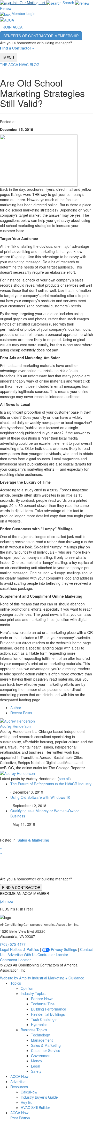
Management (42, 1040)
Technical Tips (43, 1003)
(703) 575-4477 (13, 944)
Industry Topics (33, 993)
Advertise (18, 1081)
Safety (36, 1071)
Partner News (42, 998)
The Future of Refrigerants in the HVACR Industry (50, 783)
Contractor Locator (52, 954)
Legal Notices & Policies (19, 949)
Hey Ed (27, 1102)
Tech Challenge (44, 1019)
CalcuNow (29, 1091)
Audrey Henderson (15, 726)
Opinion (27, 988)
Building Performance (48, 1009)
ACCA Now (19, 1076)
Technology (40, 1034)
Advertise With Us (21, 954)
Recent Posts (21, 712)
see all (64, 778)
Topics (15, 983)
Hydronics (39, 1024)
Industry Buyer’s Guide (39, 1097)
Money (36, 1060)
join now (6, 901)
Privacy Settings (63, 949)
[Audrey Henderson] (17, 720)
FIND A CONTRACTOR (21, 887)
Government (41, 1055)
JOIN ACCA (12, 27)
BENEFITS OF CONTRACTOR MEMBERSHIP (41, 35)
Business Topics (34, 1029)
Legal (35, 1066)
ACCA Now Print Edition (20, 1115)
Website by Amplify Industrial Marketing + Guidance (42, 977)
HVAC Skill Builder (35, 1107)
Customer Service (45, 1050)
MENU (8, 57)
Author (15, 707)
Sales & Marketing (33, 840)
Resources (19, 1086)
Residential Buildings (48, 1014)
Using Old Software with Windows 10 (40, 797)
